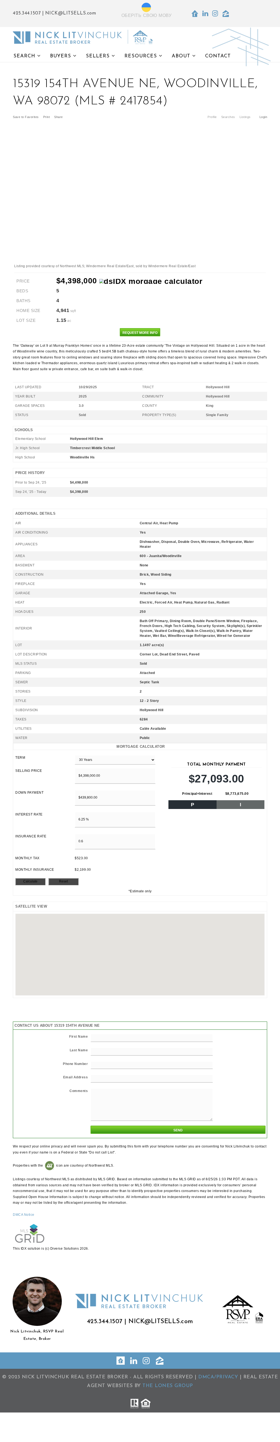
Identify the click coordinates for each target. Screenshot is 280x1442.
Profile (212, 117)
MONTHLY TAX (27, 858)
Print (46, 117)
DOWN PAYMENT (29, 792)
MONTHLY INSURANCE (34, 870)
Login (263, 117)
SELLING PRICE (28, 771)
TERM (20, 758)
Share (59, 117)
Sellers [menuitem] (99, 56)
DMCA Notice (23, 1215)
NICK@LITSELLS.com (70, 13)
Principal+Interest (197, 794)
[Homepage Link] (83, 37)
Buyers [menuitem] (61, 56)
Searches (228, 117)
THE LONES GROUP (167, 1386)
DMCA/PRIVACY (218, 1377)
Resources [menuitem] (141, 56)
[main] (140, 659)
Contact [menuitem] (218, 56)
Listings (245, 117)
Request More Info (140, 333)
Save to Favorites (26, 117)
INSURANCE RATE (30, 836)
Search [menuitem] (25, 56)
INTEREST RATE (29, 814)
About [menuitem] (182, 56)
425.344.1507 (26, 13)
